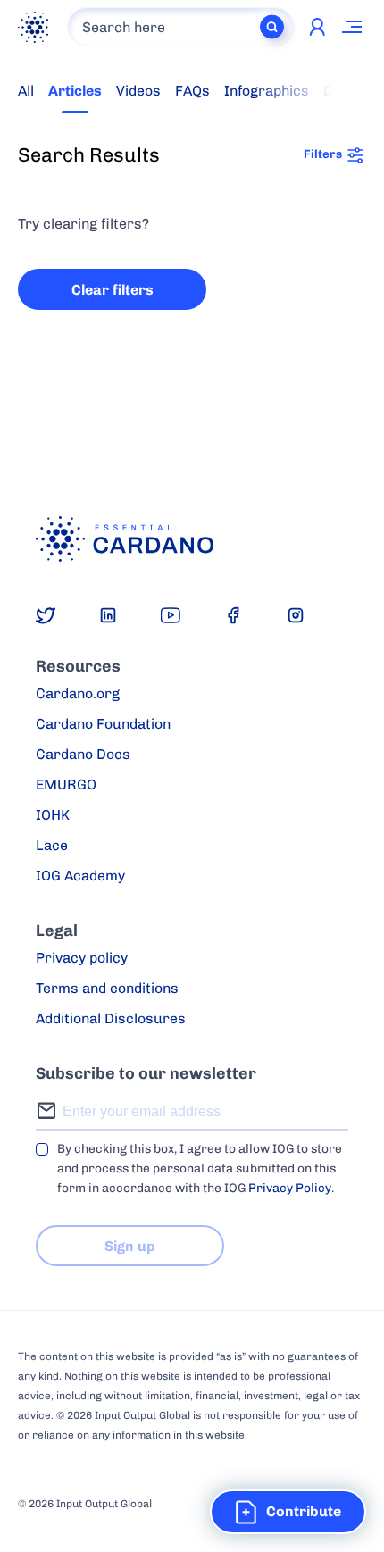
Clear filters (112, 289)
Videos (138, 90)
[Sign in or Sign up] (317, 26)
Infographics (266, 90)
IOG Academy (80, 875)
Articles (75, 90)
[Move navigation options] (352, 26)
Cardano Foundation (103, 723)
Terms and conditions (107, 988)
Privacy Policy (289, 1188)
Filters (323, 153)
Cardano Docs (83, 754)
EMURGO (66, 784)
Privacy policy (82, 957)
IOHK (53, 814)
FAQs (192, 90)
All (26, 90)
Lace (52, 845)
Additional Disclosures (111, 1018)
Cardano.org (78, 693)
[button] (288, 1511)
